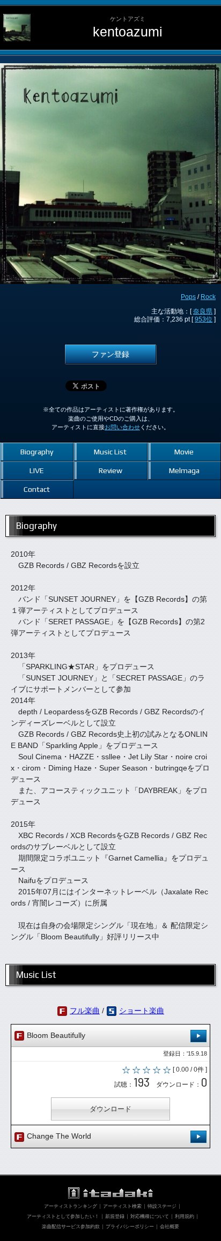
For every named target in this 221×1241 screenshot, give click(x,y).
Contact (37, 489)
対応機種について (149, 1216)
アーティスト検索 (122, 1206)
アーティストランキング (70, 1206)
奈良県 (202, 311)
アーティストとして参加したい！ (63, 1216)
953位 (203, 319)
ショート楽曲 (141, 1010)
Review (110, 470)
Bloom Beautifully (55, 1035)
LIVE (37, 470)
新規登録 (114, 1216)
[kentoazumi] (17, 14)
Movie (184, 451)
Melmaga (184, 470)
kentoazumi (128, 32)
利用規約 (184, 1216)
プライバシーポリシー (130, 1226)
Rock (208, 297)
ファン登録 (110, 354)
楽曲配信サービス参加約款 (71, 1226)
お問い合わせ (122, 427)
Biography (36, 451)
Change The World (58, 1136)
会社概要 (169, 1226)
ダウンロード (110, 1109)
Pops (188, 297)
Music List (110, 451)
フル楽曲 (85, 1010)
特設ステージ (162, 1206)
